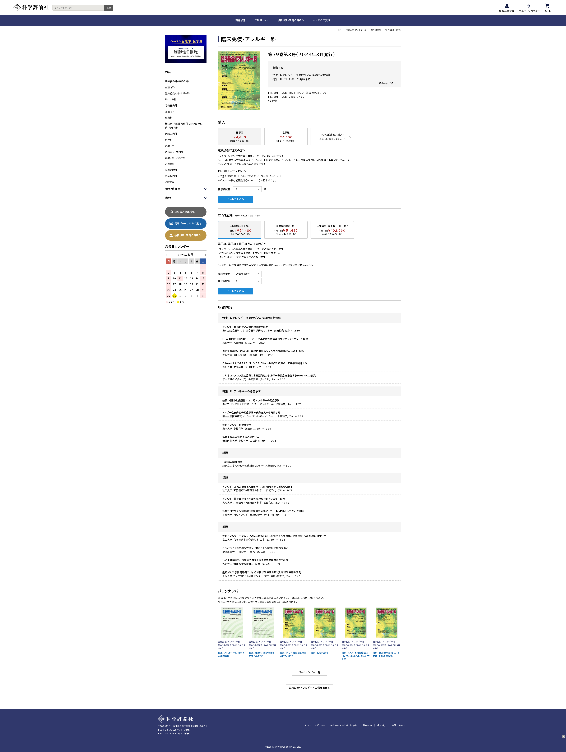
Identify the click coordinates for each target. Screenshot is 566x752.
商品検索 (241, 20)
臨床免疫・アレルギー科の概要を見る (309, 688)
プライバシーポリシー (314, 725)
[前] (167, 254)
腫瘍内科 (170, 111)
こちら (279, 265)
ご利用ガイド (262, 20)
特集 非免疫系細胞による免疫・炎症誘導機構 (386, 654)
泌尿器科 (170, 164)
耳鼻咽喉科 (171, 170)
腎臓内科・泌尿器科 (175, 158)
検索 (109, 8)
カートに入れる (235, 199)
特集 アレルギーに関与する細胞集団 (231, 654)
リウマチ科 (170, 99)
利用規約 (367, 725)
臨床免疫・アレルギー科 (356, 30)
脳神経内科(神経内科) (177, 81)
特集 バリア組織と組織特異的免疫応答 (293, 654)
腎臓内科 (170, 146)
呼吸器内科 (171, 105)
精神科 (168, 140)
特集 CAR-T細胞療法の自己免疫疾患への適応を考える (356, 656)
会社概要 (381, 725)
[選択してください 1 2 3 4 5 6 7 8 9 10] (247, 189)
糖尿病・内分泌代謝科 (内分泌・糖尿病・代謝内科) (184, 126)
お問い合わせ (398, 725)
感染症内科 (171, 176)
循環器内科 (171, 134)
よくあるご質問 (321, 20)
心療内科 (170, 182)
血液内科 (170, 87)
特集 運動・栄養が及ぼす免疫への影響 (262, 654)
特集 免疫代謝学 (320, 653)
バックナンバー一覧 (309, 672)
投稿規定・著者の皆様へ (291, 20)
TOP (338, 30)
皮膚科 (168, 117)
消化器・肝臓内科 (174, 152)
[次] (204, 254)
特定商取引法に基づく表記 (343, 725)
